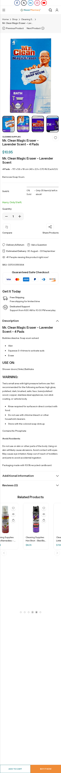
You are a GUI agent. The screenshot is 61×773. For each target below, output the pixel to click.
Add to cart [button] (24, 520)
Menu (3, 10)
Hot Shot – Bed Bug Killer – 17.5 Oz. (24, 540)
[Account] (57, 10)
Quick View (24, 514)
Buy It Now (45, 769)
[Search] (50, 10)
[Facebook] (17, 3)
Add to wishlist (55, 138)
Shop (15, 19)
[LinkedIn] (30, 3)
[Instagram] (37, 3)
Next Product (34, 28)
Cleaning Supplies (27, 19)
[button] (4, 553)
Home (5, 19)
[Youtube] (44, 3)
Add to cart (15, 769)
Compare (7, 232)
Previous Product (15, 28)
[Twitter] (24, 3)
